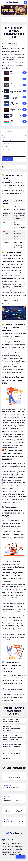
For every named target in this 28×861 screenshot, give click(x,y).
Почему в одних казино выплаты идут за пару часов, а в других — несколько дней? (12, 737)
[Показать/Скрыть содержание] (25, 167)
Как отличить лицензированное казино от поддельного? (11, 728)
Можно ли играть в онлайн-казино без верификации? (11, 720)
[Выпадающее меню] (25, 2)
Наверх (20, 856)
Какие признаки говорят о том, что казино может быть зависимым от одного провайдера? (12, 755)
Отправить (7, 159)
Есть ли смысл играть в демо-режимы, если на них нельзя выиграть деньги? (12, 746)
